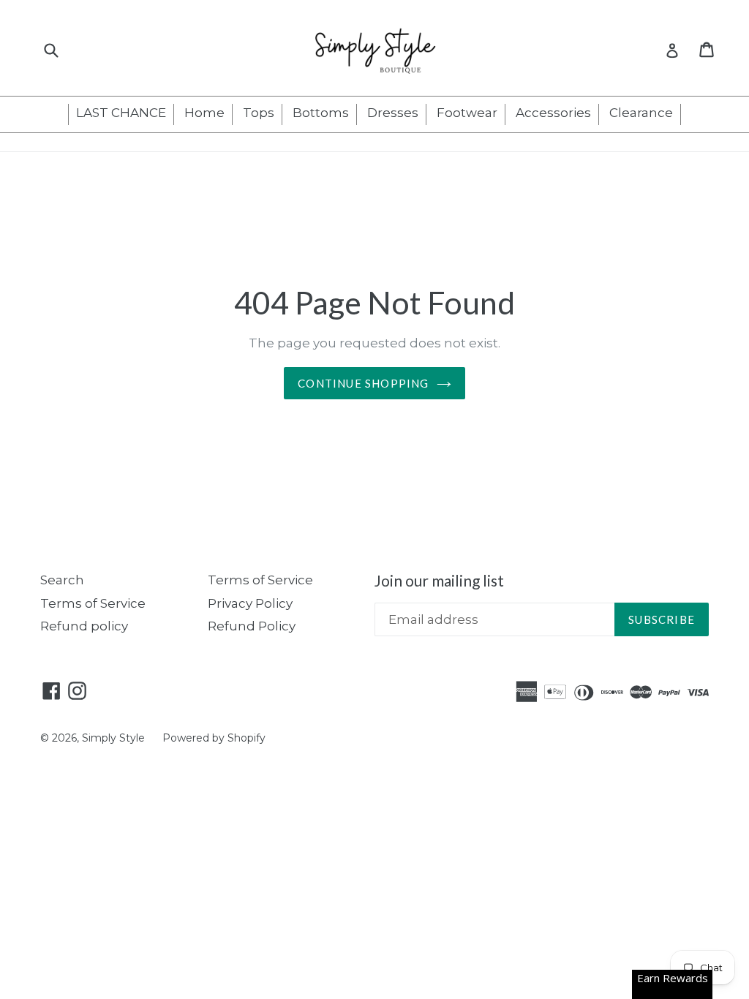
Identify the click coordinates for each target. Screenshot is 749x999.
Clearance (641, 112)
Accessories (553, 112)
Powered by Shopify (214, 737)
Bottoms (321, 112)
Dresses (392, 112)
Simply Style (115, 737)
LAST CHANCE (121, 112)
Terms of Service (93, 603)
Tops (258, 112)
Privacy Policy (250, 603)
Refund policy (84, 626)
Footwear (467, 112)
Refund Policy (252, 626)
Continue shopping (363, 383)
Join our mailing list (439, 580)
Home (204, 112)
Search (62, 580)
